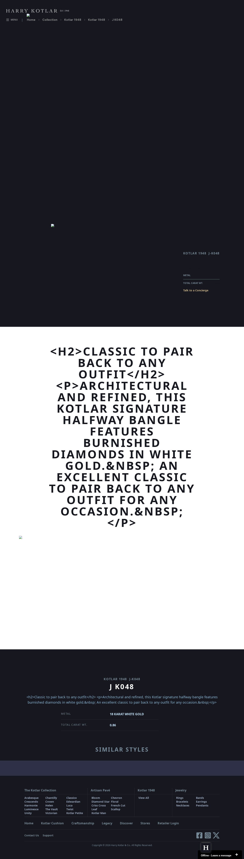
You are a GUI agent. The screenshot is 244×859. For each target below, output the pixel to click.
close (236, 854)
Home (31, 20)
